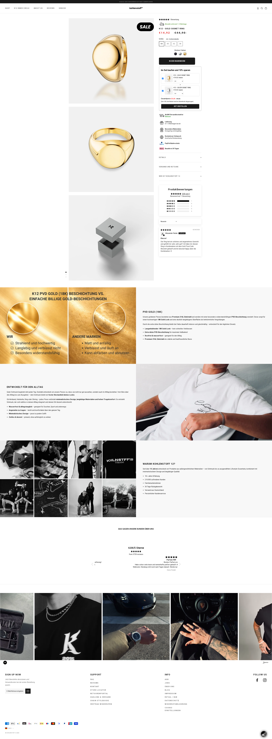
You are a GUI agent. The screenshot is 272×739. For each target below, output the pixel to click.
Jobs (167, 683)
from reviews (136, 554)
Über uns (169, 686)
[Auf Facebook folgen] (257, 680)
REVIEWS (51, 8)
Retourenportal (99, 693)
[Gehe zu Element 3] (65, 277)
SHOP (7, 8)
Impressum (170, 693)
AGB (167, 679)
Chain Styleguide (99, 700)
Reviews (94, 683)
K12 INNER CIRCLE (22, 8)
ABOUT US (38, 8)
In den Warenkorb (177, 61)
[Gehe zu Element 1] (65, 272)
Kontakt (94, 686)
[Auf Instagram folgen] (265, 680)
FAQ (92, 679)
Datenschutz (172, 700)
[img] (166, 230)
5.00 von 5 (186, 194)
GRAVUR (62, 8)
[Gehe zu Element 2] (65, 274)
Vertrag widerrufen (101, 704)
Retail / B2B (171, 697)
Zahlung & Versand (100, 697)
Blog (167, 690)
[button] (164, 20)
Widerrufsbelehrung (176, 704)
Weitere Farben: (180, 50)
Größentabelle (174, 39)
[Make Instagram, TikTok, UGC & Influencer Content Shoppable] (266, 663)
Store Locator (98, 690)
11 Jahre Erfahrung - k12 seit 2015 (136, 1)
